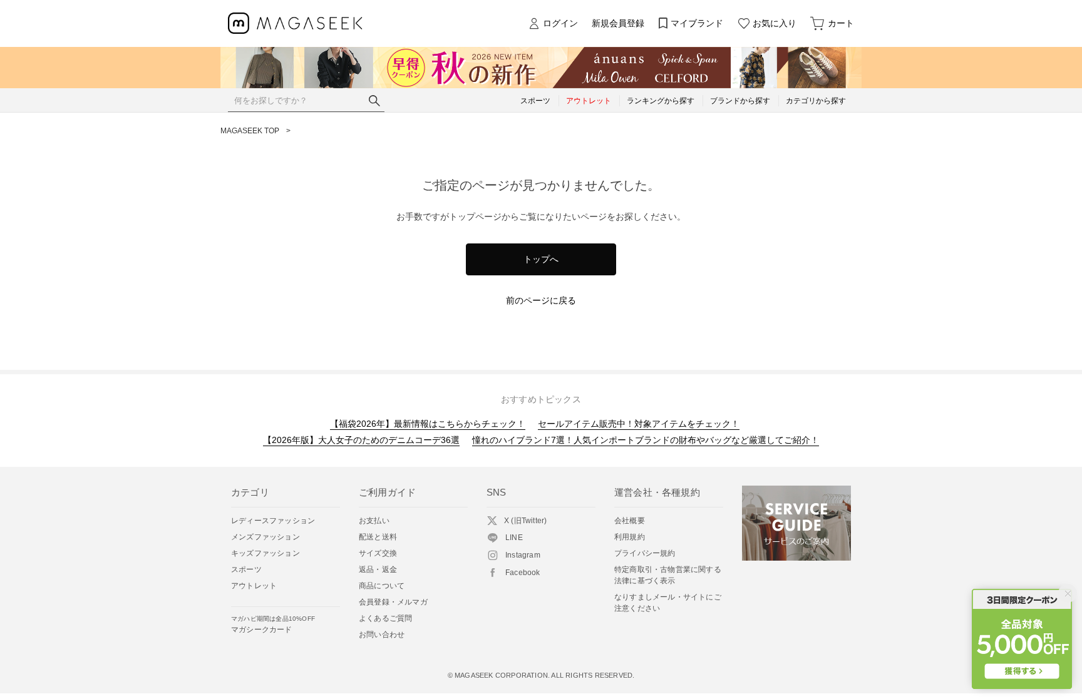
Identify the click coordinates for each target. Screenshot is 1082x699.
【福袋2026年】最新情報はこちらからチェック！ (427, 424)
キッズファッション (265, 553)
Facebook (522, 572)
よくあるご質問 (385, 618)
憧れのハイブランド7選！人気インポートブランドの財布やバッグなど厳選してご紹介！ (645, 440)
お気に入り (774, 23)
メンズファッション (265, 537)
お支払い (374, 520)
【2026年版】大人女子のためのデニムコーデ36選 (361, 440)
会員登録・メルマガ (393, 602)
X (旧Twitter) (525, 520)
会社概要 (629, 520)
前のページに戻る (541, 300)
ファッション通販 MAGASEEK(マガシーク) (295, 23)
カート (841, 23)
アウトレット (254, 585)
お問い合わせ (381, 634)
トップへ (541, 259)
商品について (381, 585)
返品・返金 (378, 569)
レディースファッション (273, 520)
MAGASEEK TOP (249, 130)
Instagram (522, 555)
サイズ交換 (378, 553)
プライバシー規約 (645, 553)
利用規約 (629, 537)
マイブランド (697, 23)
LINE (514, 537)
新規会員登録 (618, 23)
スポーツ (246, 569)
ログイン (560, 23)
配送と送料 (378, 537)
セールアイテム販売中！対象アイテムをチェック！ (638, 424)
